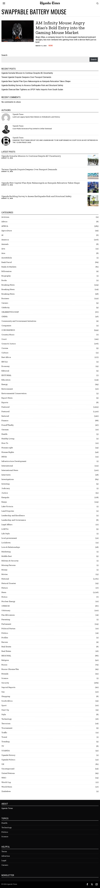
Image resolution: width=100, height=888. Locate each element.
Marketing (6, 551)
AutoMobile (6, 258)
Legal (3, 860)
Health (4, 434)
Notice (4, 597)
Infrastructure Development (13, 461)
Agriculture (6, 230)
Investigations (7, 479)
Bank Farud (6, 262)
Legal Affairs (6, 524)
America (5, 239)
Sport (3, 705)
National (5, 579)
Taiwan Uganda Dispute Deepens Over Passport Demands (26, 77)
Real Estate (6, 646)
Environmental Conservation (13, 393)
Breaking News (8, 285)
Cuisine (4, 348)
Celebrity (5, 307)
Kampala (5, 497)
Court (4, 339)
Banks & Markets (8, 267)
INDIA (4, 456)
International (7, 466)
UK (2, 764)
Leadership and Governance (13, 520)
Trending (5, 741)
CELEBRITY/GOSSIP (10, 312)
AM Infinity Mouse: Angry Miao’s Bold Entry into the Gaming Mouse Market (60, 27)
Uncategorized (7, 768)
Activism (5, 217)
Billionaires (6, 271)
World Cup (6, 782)
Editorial (5, 371)
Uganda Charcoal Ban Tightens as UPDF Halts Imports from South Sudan (32, 89)
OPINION (5, 606)
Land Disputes (7, 511)
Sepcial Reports (8, 687)
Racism (4, 642)
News (51, 46)
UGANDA (5, 750)
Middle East (6, 556)
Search (4, 55)
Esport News (7, 398)
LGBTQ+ (5, 529)
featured (5, 416)
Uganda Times (18, 114)
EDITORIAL (6, 375)
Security (5, 683)
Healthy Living (7, 438)
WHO (3, 778)
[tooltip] (5, 117)
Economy (5, 366)
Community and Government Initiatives (18, 321)
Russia (4, 664)
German (5, 429)
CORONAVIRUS (8, 330)
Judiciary (5, 488)
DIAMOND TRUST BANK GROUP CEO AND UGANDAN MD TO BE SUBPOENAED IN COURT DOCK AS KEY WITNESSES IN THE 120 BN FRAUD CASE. (55, 141)
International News (9, 470)
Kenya (4, 502)
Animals (5, 244)
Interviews (6, 475)
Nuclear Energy (8, 601)
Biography (6, 276)
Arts (3, 248)
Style (3, 714)
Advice (4, 221)
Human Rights (7, 452)
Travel (4, 737)
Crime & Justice (8, 343)
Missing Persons (8, 565)
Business (5, 298)
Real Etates (6, 651)
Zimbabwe (6, 791)
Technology (6, 719)
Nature (4, 588)
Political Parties (8, 628)
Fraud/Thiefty (7, 425)
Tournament (6, 728)
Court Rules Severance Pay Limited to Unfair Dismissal (32, 129)
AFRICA (4, 226)
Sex (3, 692)
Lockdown (5, 542)
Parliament (6, 624)
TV (2, 746)
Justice (4, 493)
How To (4, 443)
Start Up (5, 710)
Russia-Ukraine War (10, 669)
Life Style (5, 533)
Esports (4, 402)
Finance (4, 420)
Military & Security (9, 560)
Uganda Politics (8, 759)
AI (2, 235)
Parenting (5, 619)
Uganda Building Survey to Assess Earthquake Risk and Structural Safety (32, 85)
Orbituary (5, 610)
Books (4, 280)
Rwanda (4, 674)
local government (9, 538)
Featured (5, 407)
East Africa (6, 357)
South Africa (6, 701)
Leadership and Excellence (13, 515)
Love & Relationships (10, 547)
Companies (6, 325)
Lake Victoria (7, 506)
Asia (3, 253)
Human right (7, 447)
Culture (4, 352)
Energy (4, 384)
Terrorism (5, 723)
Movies (4, 574)
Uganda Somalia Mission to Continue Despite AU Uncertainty (27, 73)
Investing (5, 484)
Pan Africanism (8, 615)
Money (4, 570)
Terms (4, 851)
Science (4, 678)
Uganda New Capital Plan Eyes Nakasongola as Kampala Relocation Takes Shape (35, 81)
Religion (5, 660)
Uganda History (8, 755)
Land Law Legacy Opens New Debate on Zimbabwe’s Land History (36, 117)
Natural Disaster (8, 583)
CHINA (4, 316)
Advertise (5, 856)
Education (5, 380)
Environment (7, 389)
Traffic (4, 732)
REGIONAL (6, 655)
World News (6, 787)
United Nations (8, 773)
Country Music (8, 334)
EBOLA (4, 362)
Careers (4, 303)
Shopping (5, 696)
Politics (4, 633)
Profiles (4, 637)
